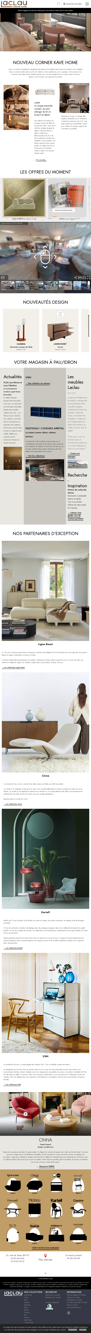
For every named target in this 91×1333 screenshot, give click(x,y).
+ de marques (29, 1322)
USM (25, 1300)
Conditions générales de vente (77, 1302)
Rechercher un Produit (73, 4)
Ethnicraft (27, 1305)
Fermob (26, 1302)
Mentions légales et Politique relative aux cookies (76, 1296)
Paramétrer (72, 1330)
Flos (25, 1315)
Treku (26, 1307)
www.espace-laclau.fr (74, 1307)
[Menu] (87, 4)
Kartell (26, 1310)
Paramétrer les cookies (74, 1300)
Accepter (83, 1330)
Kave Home (28, 1320)
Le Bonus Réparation (52, 1302)
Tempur (26, 1317)
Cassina (26, 1312)
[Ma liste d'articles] (59, 4)
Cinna (26, 1297)
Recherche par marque (53, 1297)
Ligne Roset (28, 1295)
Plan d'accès (45, 1259)
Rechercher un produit (53, 1295)
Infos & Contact (72, 1305)
